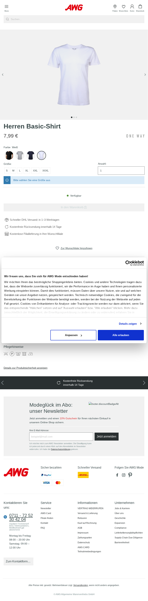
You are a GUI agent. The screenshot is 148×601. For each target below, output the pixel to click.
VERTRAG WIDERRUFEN (90, 508)
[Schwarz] (9, 155)
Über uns (119, 513)
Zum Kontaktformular (19, 561)
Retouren (82, 518)
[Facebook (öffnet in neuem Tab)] (118, 475)
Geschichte (120, 518)
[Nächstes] (145, 75)
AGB (80, 528)
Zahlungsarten (85, 537)
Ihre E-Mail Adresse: (39, 430)
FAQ (43, 528)
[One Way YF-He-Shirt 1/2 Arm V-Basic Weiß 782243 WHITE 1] (74, 75)
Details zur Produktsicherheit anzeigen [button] (25, 367)
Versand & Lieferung (88, 513)
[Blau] (30, 155)
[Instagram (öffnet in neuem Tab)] (124, 475)
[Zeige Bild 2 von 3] (74, 117)
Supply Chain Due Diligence (129, 537)
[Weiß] (41, 155)
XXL (35, 170)
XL (26, 170)
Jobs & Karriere (122, 508)
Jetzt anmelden (106, 436)
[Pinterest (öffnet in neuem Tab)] (130, 475)
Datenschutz (84, 542)
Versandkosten (80, 585)
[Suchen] (7, 19)
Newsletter (46, 508)
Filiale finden (47, 518)
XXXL (45, 170)
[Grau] (19, 155)
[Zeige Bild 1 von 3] (71, 117)
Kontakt (44, 523)
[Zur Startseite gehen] (74, 7)
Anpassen (71, 335)
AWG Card (46, 513)
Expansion (120, 523)
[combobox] (77, 19)
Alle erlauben (120, 335)
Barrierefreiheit (122, 542)
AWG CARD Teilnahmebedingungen (89, 549)
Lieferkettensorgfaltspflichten (129, 533)
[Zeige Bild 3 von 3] (76, 117)
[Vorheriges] (2, 75)
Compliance (121, 528)
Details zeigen (128, 323)
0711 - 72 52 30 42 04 (21, 517)
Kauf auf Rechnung (87, 523)
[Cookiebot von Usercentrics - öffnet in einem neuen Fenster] (128, 263)
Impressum (83, 533)
